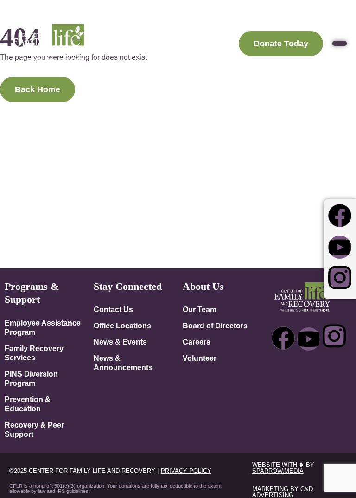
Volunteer (199, 358)
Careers (196, 342)
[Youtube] (339, 247)
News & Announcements (123, 362)
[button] (339, 43)
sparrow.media (278, 470)
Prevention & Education (28, 404)
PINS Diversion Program (31, 378)
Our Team (199, 309)
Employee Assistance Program (43, 327)
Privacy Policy (186, 470)
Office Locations (122, 325)
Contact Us (113, 309)
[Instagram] (339, 277)
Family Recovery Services (34, 353)
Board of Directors (215, 325)
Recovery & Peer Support (34, 429)
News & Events (120, 342)
